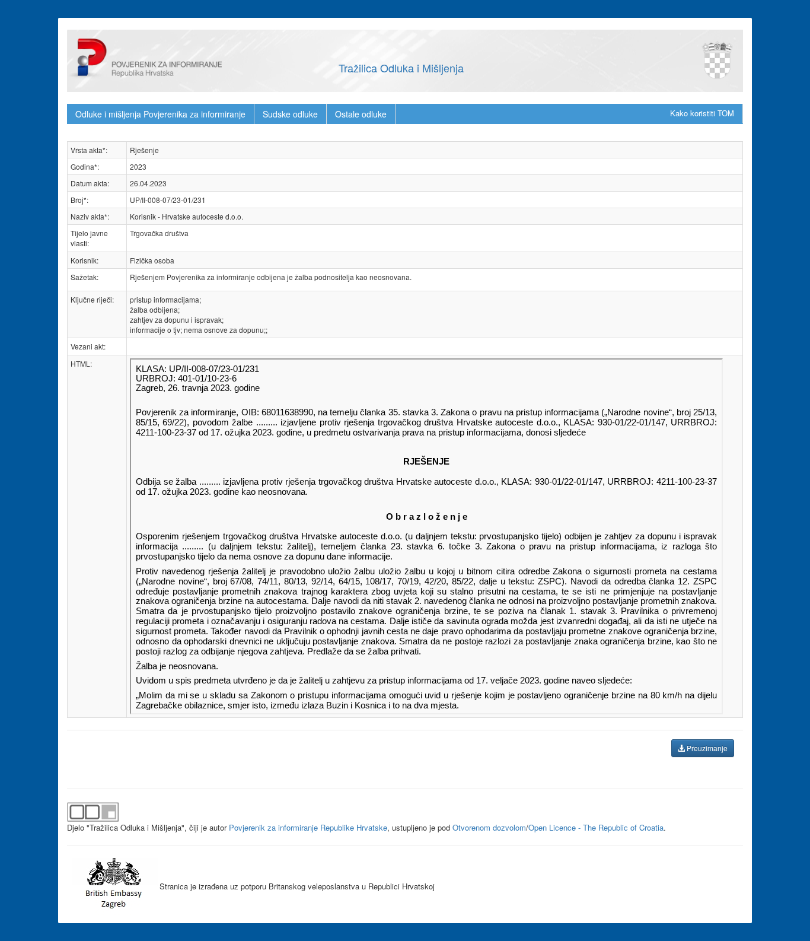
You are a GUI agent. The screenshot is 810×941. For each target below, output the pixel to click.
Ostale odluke (361, 114)
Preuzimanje (706, 748)
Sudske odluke (290, 114)
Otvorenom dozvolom (489, 827)
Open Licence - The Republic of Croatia (596, 827)
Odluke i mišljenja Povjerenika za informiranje (160, 114)
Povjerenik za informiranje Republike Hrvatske (308, 827)
